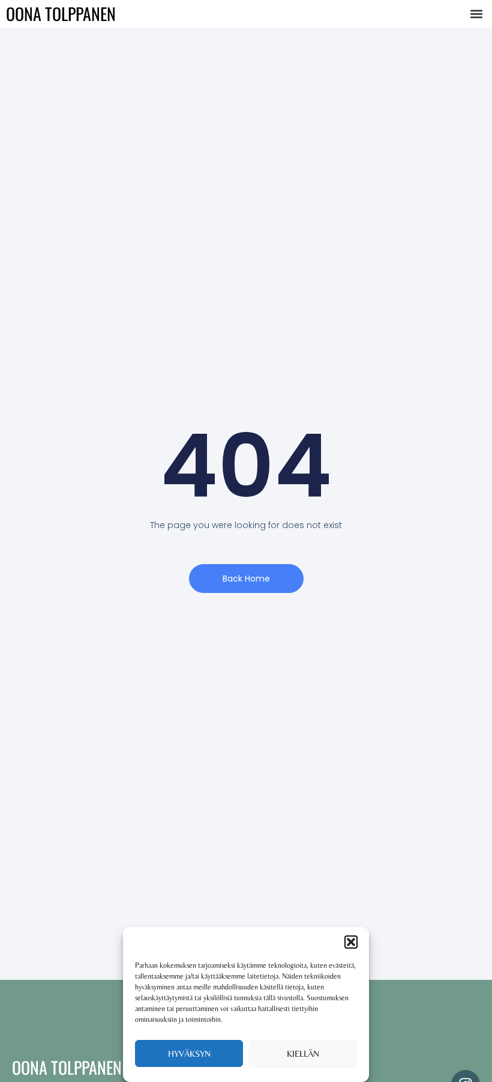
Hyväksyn (189, 1053)
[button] (351, 942)
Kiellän (303, 1053)
